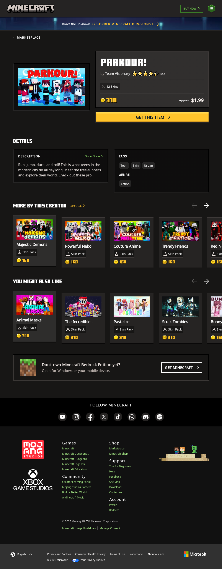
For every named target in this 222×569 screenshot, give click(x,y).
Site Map (114, 482)
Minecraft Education (74, 469)
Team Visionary (117, 73)
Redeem (114, 510)
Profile (113, 505)
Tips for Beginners (120, 466)
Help (112, 471)
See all (76, 206)
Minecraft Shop (118, 454)
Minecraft (68, 448)
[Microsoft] (195, 554)
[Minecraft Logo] (31, 9)
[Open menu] (211, 8)
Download (115, 487)
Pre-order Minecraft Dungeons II (123, 24)
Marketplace (29, 37)
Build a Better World (74, 492)
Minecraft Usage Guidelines (79, 528)
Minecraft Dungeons (74, 459)
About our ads (156, 554)
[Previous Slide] (194, 205)
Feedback (115, 477)
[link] (62, 417)
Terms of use (117, 554)
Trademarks (136, 554)
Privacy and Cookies (59, 554)
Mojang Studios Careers (76, 487)
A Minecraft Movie (73, 497)
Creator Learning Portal (76, 482)
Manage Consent (110, 528)
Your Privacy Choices (92, 560)
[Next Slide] (206, 205)
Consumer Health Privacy (90, 554)
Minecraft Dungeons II (75, 454)
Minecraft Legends (73, 464)
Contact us (115, 492)
